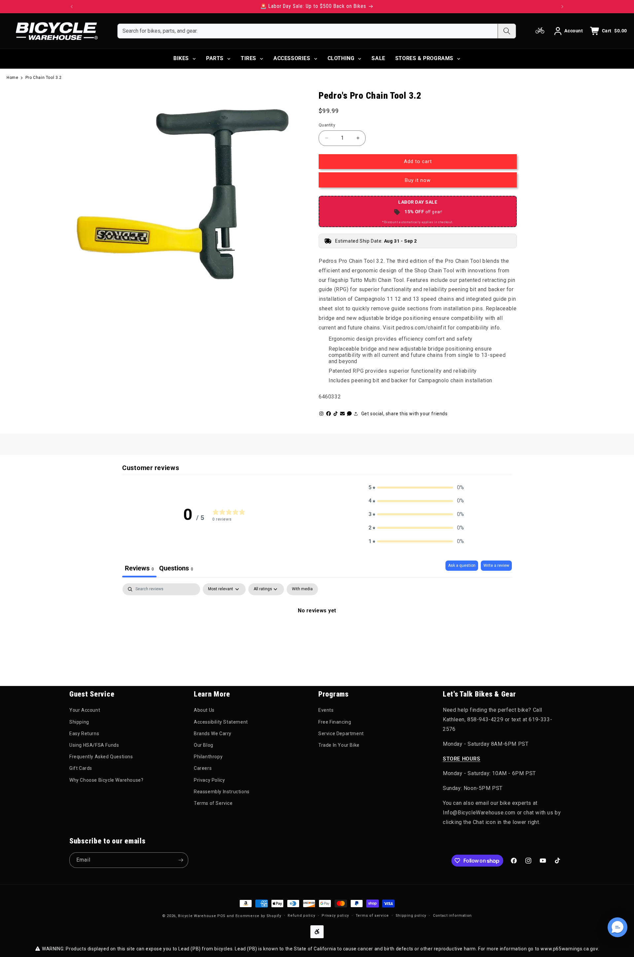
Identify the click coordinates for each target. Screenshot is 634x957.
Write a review (496, 565)
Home (12, 77)
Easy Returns (84, 733)
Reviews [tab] (139, 568)
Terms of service (372, 915)
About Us (204, 710)
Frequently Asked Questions (101, 756)
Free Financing (334, 722)
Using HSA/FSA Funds (94, 745)
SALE (378, 58)
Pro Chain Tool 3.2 (43, 77)
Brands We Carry (212, 733)
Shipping (79, 722)
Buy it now (418, 180)
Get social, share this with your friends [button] (404, 413)
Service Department (341, 733)
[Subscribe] (180, 860)
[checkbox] (302, 589)
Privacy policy (335, 915)
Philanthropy (208, 756)
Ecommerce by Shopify (258, 916)
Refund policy (301, 915)
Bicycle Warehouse (197, 916)
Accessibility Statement (221, 722)
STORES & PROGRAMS (424, 58)
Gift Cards (80, 768)
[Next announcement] (562, 6)
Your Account (84, 710)
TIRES (248, 58)
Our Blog (203, 745)
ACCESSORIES (291, 58)
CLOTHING (341, 58)
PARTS (215, 58)
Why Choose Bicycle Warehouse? (106, 780)
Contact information (452, 915)
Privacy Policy (209, 780)
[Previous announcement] (71, 6)
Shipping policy (411, 915)
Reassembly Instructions (222, 791)
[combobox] (308, 31)
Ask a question (462, 565)
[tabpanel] (317, 633)
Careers (203, 768)
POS (221, 916)
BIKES (181, 58)
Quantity (327, 124)
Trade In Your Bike (339, 745)
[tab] (176, 569)
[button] (416, 488)
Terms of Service (213, 803)
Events (326, 710)
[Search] (507, 31)
